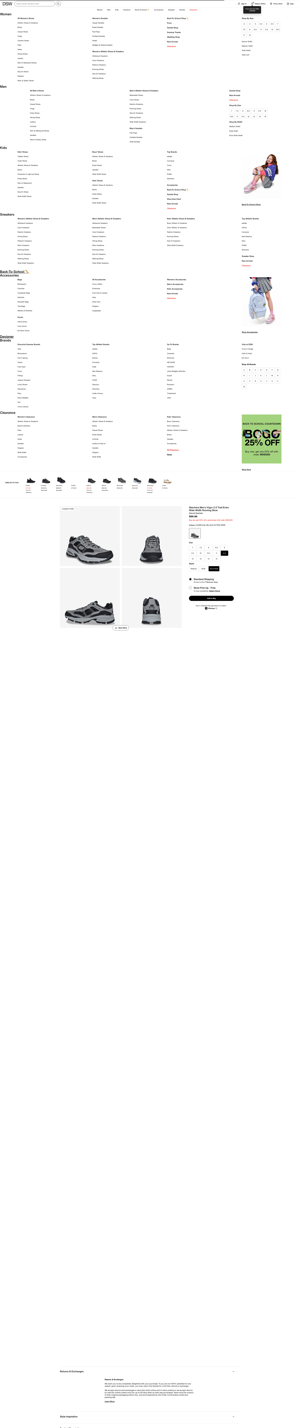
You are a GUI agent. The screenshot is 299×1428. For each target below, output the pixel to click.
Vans (94, 398)
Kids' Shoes (23, 151)
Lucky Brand (22, 384)
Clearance (171, 46)
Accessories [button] (158, 10)
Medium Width (247, 46)
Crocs (169, 165)
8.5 (255, 29)
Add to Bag (211, 598)
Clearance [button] (193, 10)
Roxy (19, 393)
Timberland (171, 393)
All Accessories (99, 279)
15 (265, 116)
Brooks (95, 358)
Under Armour (97, 393)
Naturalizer (22, 389)
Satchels (21, 297)
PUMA (169, 174)
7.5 (244, 29)
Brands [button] (182, 10)
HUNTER (170, 366)
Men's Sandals (136, 128)
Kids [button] (117, 10)
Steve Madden (23, 398)
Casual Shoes (23, 31)
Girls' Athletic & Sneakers (177, 227)
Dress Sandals (97, 27)
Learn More (110, 1401)
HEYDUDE (171, 362)
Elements (170, 358)
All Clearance (173, 450)
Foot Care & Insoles (99, 293)
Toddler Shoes (23, 156)
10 (272, 29)
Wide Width (246, 50)
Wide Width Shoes (24, 196)
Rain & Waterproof (25, 183)
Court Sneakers (98, 60)
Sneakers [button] (126, 10)
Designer (171, 10)
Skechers (170, 178)
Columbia (170, 353)
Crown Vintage (247, 349)
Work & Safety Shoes (26, 80)
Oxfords (33, 126)
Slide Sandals (135, 141)
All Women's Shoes (26, 18)
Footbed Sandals (98, 36)
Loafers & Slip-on (98, 443)
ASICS (244, 227)
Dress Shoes (34, 113)
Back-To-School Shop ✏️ (178, 18)
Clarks (20, 362)
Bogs (169, 349)
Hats (94, 297)
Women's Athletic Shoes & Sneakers (108, 51)
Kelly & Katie (247, 353)
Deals (169, 454)
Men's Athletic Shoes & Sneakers (144, 90)
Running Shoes (98, 69)
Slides (94, 40)
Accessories (172, 185)
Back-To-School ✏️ (142, 10)
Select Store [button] (214, 590)
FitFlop (20, 375)
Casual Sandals (98, 23)
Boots (20, 27)
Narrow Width (247, 41)
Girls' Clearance (173, 426)
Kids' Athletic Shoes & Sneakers (181, 218)
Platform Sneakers (25, 241)
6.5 (272, 24)
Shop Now (246, 469)
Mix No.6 (245, 358)
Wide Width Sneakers (138, 122)
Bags (20, 279)
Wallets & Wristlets (25, 310)
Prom (169, 23)
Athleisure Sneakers (100, 56)
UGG (169, 398)
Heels (20, 49)
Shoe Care (96, 302)
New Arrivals (172, 41)
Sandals (21, 67)
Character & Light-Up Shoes (28, 174)
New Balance (247, 236)
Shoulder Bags (23, 302)
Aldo (19, 349)
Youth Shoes (22, 161)
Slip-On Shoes (23, 71)
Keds (94, 366)
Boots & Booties (24, 426)
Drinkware (96, 288)
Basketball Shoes (136, 95)
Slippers (21, 76)
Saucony (95, 384)
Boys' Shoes (97, 151)
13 (254, 116)
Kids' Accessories (174, 288)
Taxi (19, 402)
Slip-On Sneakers (99, 73)
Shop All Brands (249, 364)
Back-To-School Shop (251, 204)
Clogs (20, 36)
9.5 (266, 29)
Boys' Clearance (173, 421)
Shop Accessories (250, 332)
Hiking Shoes (23, 54)
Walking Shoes (97, 78)
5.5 (261, 24)
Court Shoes (134, 99)
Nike (169, 169)
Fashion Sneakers (99, 65)
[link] (31, 485)
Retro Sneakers (23, 245)
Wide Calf (245, 55)
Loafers (20, 58)
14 (260, 116)
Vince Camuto (23, 406)
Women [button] (100, 10)
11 (244, 35)
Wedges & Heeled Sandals (102, 45)
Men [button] (108, 10)
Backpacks (22, 284)
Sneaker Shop (248, 256)
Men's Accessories (175, 284)
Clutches (21, 288)
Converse (170, 161)
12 (250, 35)
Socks (20, 317)
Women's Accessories (176, 279)
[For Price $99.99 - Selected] (195, 533)
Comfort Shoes (23, 40)
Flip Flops (96, 31)
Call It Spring (22, 358)
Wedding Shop (173, 37)
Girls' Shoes (97, 180)
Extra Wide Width (236, 135)
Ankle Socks (22, 321)
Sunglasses (96, 310)
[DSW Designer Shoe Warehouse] (7, 3)
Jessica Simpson (24, 380)
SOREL (170, 389)
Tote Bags (21, 306)
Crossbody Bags (24, 293)
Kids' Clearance (174, 416)
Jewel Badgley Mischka (176, 371)
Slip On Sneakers (173, 241)
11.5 (242, 116)
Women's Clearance (26, 416)
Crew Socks (22, 326)
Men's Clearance (99, 416)
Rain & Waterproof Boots (27, 62)
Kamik (169, 375)
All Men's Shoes (37, 90)
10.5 (277, 29)
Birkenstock (22, 353)
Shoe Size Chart (174, 199)
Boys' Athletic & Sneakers (177, 223)
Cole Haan (21, 366)
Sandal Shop (172, 27)
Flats (19, 45)
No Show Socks (23, 330)
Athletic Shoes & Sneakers (28, 23)
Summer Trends (174, 32)
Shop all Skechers (196, 513)
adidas (169, 156)
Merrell (169, 380)
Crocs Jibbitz (97, 284)
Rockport (170, 384)
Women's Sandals (100, 18)
